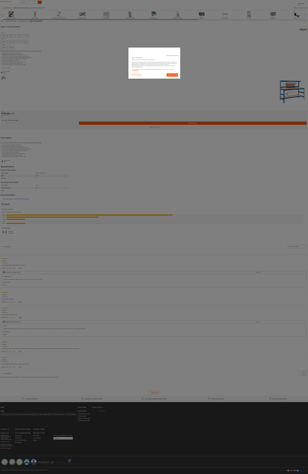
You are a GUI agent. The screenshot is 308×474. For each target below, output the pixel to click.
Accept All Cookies (172, 74)
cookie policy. (136, 70)
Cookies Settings (136, 74)
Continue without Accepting (172, 55)
